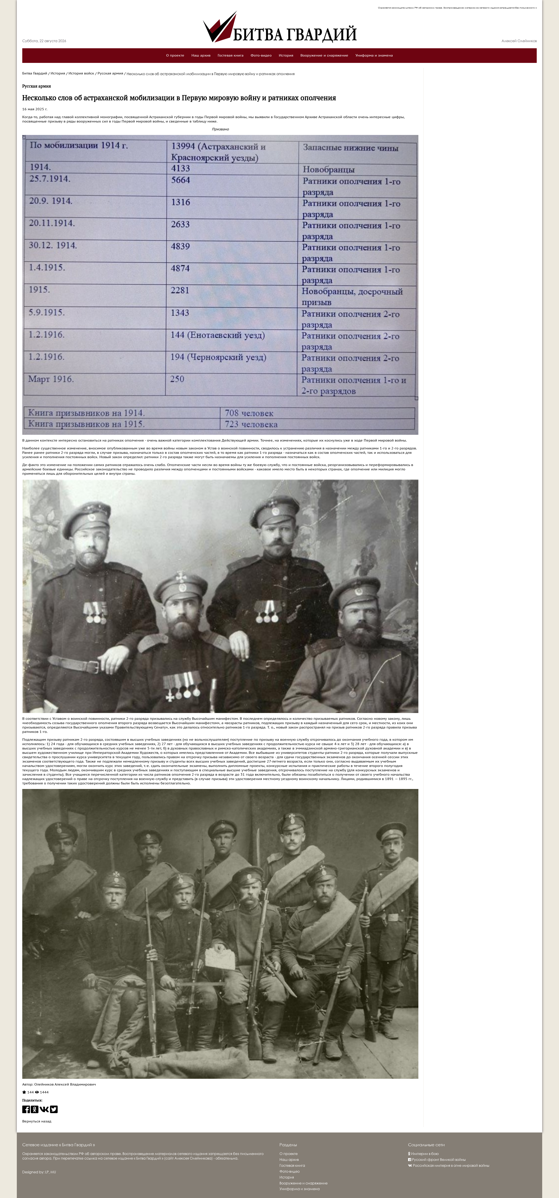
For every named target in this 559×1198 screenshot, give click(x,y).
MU (53, 1172)
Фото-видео (261, 55)
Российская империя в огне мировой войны (450, 1165)
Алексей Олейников (519, 40)
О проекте (175, 55)
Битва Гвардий (34, 73)
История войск (81, 73)
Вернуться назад (36, 1121)
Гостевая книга (230, 55)
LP (47, 1172)
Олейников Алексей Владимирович (64, 1084)
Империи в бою (424, 1153)
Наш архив (201, 55)
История (286, 55)
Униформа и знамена (374, 55)
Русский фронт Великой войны (438, 1159)
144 (30, 1092)
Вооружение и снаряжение (324, 55)
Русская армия (110, 73)
